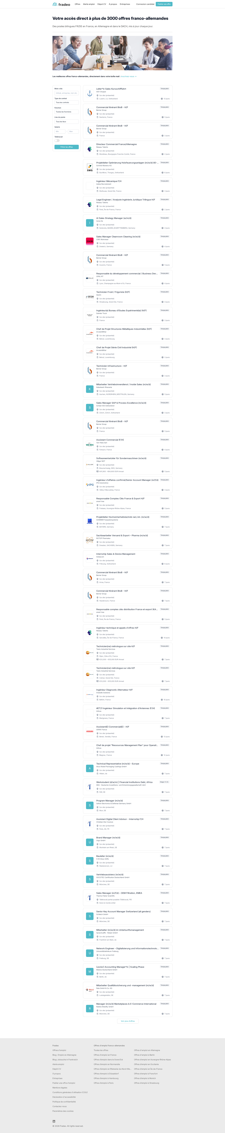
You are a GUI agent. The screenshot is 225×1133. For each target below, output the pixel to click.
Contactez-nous (59, 1106)
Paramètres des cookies (62, 1111)
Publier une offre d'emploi (63, 1083)
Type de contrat (60, 98)
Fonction (57, 108)
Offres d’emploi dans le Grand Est (108, 1059)
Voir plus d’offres (128, 1021)
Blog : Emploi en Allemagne (64, 1055)
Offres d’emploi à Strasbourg (146, 1083)
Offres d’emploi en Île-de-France (148, 1069)
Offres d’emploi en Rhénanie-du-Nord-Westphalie (113, 1069)
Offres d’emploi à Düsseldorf (106, 1073)
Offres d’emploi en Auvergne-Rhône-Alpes (152, 1059)
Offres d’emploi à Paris (103, 1083)
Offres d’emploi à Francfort (146, 1073)
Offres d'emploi (59, 1050)
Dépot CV (102, 4)
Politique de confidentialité (64, 1101)
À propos (113, 4)
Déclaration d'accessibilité (64, 1097)
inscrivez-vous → (129, 76)
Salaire (57, 127)
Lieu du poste (59, 117)
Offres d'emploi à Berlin (144, 1055)
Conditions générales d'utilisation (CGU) (70, 1092)
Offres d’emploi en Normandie (107, 1064)
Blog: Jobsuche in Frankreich (65, 1059)
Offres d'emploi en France (105, 1055)
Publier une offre (164, 4)
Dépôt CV (56, 1069)
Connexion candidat (145, 4)
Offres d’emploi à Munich (145, 1078)
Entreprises (125, 4)
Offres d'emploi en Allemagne (147, 1050)
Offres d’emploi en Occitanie (146, 1064)
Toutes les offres (101, 1050)
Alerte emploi (89, 4)
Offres (77, 4)
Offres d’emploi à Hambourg (106, 1078)
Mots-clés (58, 89)
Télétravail (58, 137)
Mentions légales (59, 1087)
